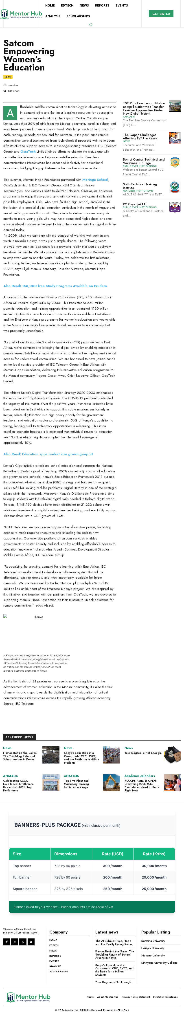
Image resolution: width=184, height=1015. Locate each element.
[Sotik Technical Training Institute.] (175, 187)
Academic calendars (140, 775)
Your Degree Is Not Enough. (143, 753)
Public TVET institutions (140, 166)
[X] (22, 941)
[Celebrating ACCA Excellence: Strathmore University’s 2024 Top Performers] (50, 782)
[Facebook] (6, 941)
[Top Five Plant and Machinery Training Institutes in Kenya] (111, 782)
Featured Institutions (138, 191)
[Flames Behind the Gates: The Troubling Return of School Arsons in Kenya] (50, 754)
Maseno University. (153, 955)
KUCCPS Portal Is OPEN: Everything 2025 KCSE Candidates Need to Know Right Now (142, 786)
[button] (91, 24)
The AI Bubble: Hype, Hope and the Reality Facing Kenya (113, 942)
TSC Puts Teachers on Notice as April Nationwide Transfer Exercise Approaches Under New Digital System (144, 108)
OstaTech (27, 151)
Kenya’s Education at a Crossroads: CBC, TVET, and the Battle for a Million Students (81, 758)
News (8, 77)
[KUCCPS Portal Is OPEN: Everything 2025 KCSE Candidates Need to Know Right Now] (172, 782)
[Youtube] (31, 941)
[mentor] (5, 85)
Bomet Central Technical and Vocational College (144, 161)
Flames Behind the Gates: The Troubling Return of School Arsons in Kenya (20, 756)
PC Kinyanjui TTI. (135, 204)
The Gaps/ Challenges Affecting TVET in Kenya (140, 136)
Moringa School (94, 179)
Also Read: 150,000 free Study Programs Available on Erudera (55, 285)
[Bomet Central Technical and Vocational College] (175, 162)
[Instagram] (14, 941)
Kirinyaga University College (159, 963)
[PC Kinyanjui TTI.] (175, 207)
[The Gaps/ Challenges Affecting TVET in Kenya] (175, 138)
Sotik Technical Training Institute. (140, 186)
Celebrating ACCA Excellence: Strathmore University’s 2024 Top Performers (18, 786)
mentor (13, 85)
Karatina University (153, 941)
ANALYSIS (129, 117)
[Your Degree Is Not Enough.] (172, 754)
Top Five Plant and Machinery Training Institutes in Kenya (76, 784)
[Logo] (32, 997)
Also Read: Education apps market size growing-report (48, 454)
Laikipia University (152, 948)
